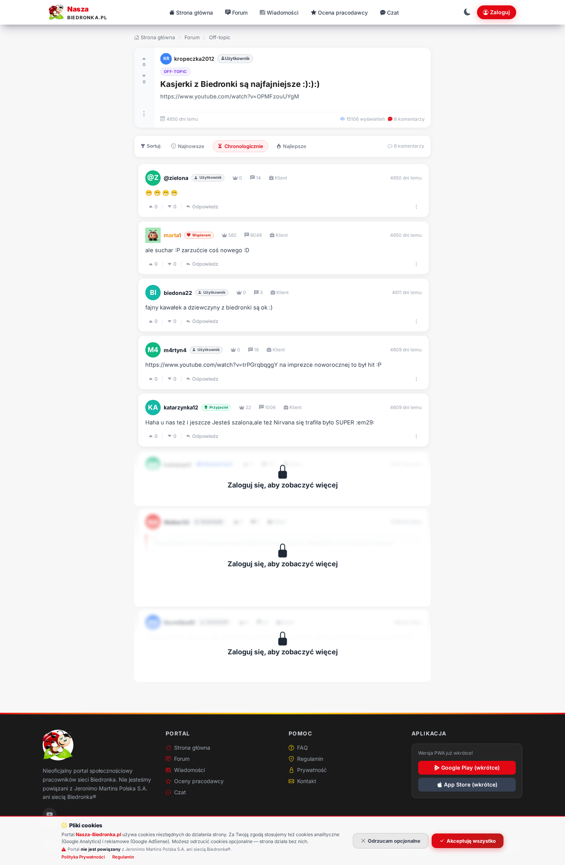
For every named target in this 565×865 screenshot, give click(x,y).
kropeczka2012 (194, 58)
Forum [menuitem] (240, 12)
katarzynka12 (181, 407)
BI (153, 292)
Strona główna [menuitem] (194, 12)
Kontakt (306, 781)
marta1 (172, 235)
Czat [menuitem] (393, 12)
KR (166, 58)
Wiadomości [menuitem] (283, 12)
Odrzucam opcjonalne (394, 841)
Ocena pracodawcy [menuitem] (343, 12)
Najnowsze (191, 146)
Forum (191, 37)
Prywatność (312, 770)
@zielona (176, 178)
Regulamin (310, 758)
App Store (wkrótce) (470, 784)
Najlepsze (294, 146)
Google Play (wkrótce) (470, 767)
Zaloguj (500, 12)
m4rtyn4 (175, 350)
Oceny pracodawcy (199, 781)
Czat (180, 792)
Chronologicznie (243, 146)
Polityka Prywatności (83, 857)
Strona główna (158, 37)
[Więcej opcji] (144, 113)
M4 (153, 350)
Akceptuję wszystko (471, 841)
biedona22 (178, 292)
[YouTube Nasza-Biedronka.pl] (49, 815)
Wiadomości (189, 770)
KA (153, 407)
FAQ (302, 747)
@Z (153, 177)
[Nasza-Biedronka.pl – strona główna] (58, 745)
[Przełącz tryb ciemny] (467, 12)
